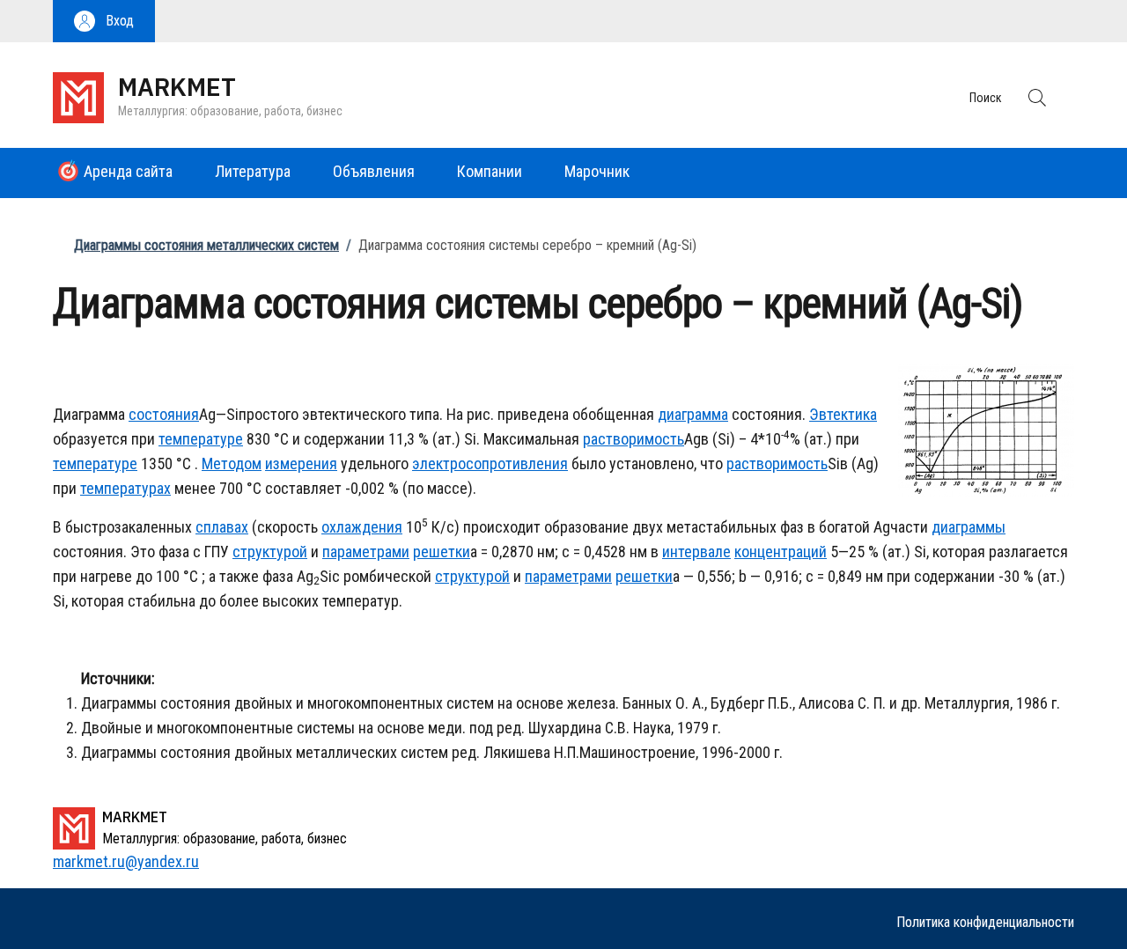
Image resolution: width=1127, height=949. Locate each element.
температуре (200, 439)
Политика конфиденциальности (985, 922)
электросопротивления (490, 463)
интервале (696, 551)
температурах (125, 488)
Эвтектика (843, 414)
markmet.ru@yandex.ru (126, 861)
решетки (441, 551)
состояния (164, 414)
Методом (231, 463)
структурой (269, 551)
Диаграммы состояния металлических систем (206, 245)
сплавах (221, 527)
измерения (301, 463)
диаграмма (693, 414)
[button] (104, 21)
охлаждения (361, 527)
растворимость (633, 439)
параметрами (365, 551)
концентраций (780, 551)
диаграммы (968, 527)
